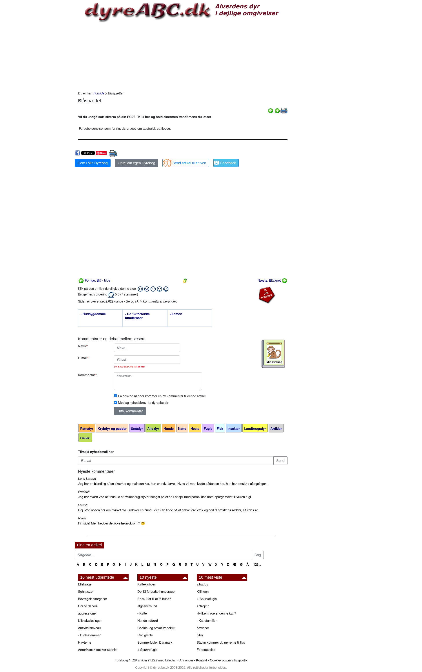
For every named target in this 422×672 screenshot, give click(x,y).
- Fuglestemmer (89, 635)
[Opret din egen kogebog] (273, 354)
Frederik (84, 491)
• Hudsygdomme (93, 314)
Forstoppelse (206, 649)
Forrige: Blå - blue (97, 280)
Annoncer (186, 660)
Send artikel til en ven (189, 162)
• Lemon (176, 314)
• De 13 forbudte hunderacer (137, 316)
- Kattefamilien (207, 620)
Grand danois (87, 606)
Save (103, 153)
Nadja (82, 518)
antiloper (203, 606)
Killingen (203, 591)
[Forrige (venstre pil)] (270, 110)
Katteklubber (146, 584)
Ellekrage (84, 584)
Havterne (84, 642)
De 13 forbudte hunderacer (156, 591)
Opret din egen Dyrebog (136, 162)
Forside (98, 93)
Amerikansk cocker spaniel (97, 649)
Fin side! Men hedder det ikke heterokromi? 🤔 (111, 523)
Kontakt (201, 660)
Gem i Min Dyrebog (93, 162)
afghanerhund (147, 606)
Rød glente (145, 635)
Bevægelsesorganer (92, 598)
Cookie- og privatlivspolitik (156, 627)
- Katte (142, 613)
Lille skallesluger (90, 620)
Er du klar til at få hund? (154, 598)
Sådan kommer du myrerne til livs (221, 642)
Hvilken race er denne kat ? (216, 613)
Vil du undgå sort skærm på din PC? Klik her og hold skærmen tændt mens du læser (144, 116)
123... (257, 564)
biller (200, 635)
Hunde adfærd (147, 620)
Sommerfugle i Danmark (155, 642)
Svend (82, 504)
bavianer (203, 627)
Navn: (83, 345)
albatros (202, 584)
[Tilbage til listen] (185, 280)
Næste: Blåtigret (270, 280)
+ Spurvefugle (147, 649)
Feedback (228, 162)
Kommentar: (87, 374)
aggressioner (87, 613)
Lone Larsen (87, 478)
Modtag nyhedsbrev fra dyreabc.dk (143, 402)
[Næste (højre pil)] (277, 110)
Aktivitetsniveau (89, 627)
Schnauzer (86, 591)
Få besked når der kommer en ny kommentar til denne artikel (162, 395)
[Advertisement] (182, 55)
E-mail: (83, 357)
